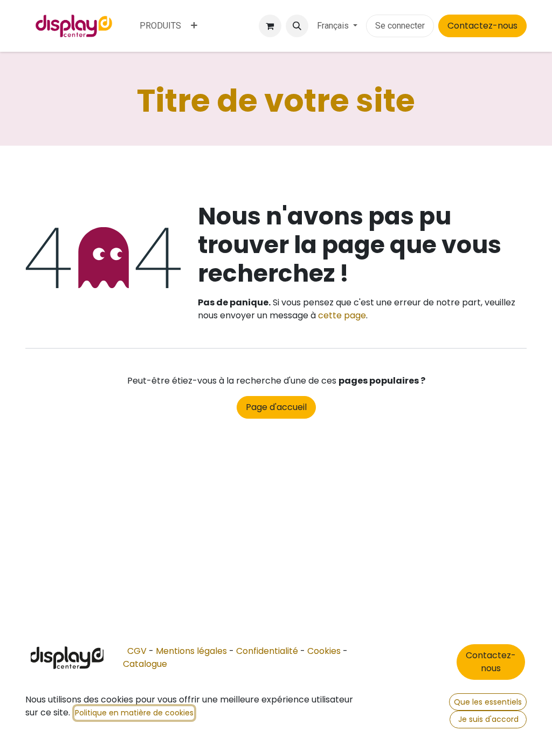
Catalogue (145, 664)
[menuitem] (160, 26)
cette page (342, 315)
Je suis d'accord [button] (488, 719)
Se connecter (400, 26)
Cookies (324, 651)
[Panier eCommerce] (270, 26)
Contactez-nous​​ (491, 661)
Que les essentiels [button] (488, 702)
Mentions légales (191, 651)
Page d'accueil (276, 407)
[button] (297, 26)
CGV (137, 651)
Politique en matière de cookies (134, 712)
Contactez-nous (482, 25)
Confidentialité (267, 651)
